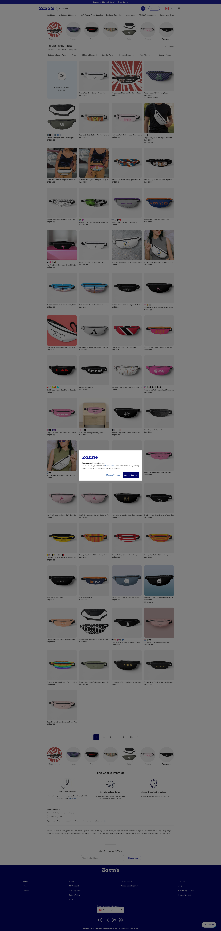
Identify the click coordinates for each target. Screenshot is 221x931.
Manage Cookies (113, 475)
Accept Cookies (130, 475)
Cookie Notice (110, 466)
